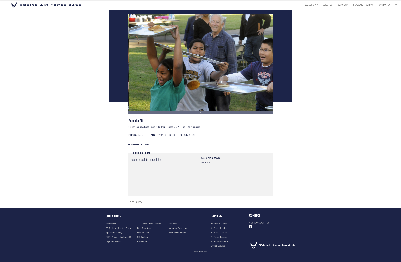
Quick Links (113, 215)
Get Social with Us (259, 223)
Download (134, 144)
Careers (216, 215)
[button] (3, 5)
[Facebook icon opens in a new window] (250, 226)
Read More (204, 162)
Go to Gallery (135, 202)
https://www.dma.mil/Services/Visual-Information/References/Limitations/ (224, 176)
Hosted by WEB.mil (200, 251)
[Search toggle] (396, 5)
